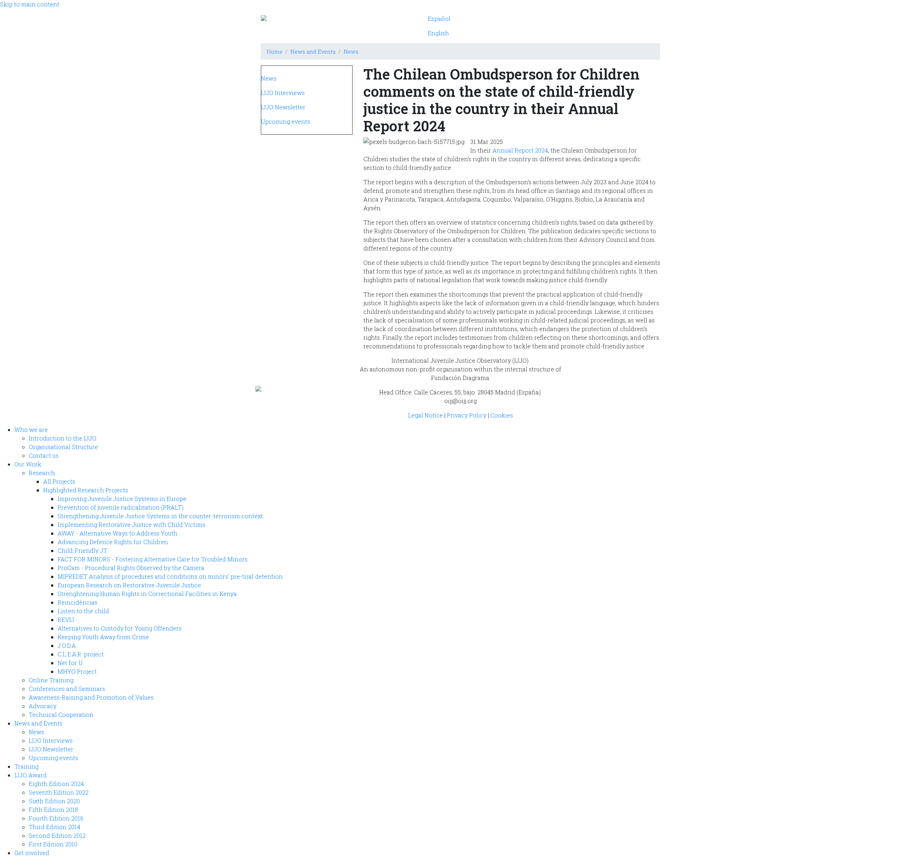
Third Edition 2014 (54, 827)
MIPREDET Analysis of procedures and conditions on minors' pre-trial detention (170, 576)
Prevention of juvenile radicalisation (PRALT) (120, 507)
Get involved (534, 33)
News (351, 51)
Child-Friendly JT (82, 550)
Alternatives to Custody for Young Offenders (120, 628)
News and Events (579, 18)
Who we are (491, 18)
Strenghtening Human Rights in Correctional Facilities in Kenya (147, 593)
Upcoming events (285, 121)
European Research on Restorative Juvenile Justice (129, 585)
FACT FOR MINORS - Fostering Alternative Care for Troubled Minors (153, 559)
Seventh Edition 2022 (59, 792)
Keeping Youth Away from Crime (103, 637)
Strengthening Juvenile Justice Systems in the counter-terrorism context (160, 516)
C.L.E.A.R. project (81, 654)
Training (626, 18)
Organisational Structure (63, 447)
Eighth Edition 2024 (56, 783)
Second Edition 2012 (57, 835)
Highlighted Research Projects (85, 490)
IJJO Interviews (283, 92)
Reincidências (77, 602)
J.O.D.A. (67, 645)
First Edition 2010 (53, 844)
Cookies (501, 415)
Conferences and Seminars (67, 688)
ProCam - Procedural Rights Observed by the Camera (131, 567)
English (438, 33)
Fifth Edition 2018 (53, 809)
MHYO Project (77, 671)
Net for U (70, 663)
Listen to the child (83, 611)
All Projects (59, 481)
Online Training (51, 680)
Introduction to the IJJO (62, 438)
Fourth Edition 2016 (56, 818)
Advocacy (42, 706)
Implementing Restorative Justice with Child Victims (131, 524)
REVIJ (66, 619)
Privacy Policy (466, 415)
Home (274, 51)
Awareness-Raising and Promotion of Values (91, 697)
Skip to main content (29, 4)
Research (42, 472)
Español (439, 18)
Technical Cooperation (61, 714)
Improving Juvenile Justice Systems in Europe (122, 498)
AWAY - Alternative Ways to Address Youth (117, 533)
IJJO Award (491, 33)
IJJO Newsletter (283, 107)
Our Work (531, 18)
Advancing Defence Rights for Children (113, 542)
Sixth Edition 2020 (54, 801)
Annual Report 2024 (520, 150)
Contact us (44, 455)
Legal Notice (425, 415)
